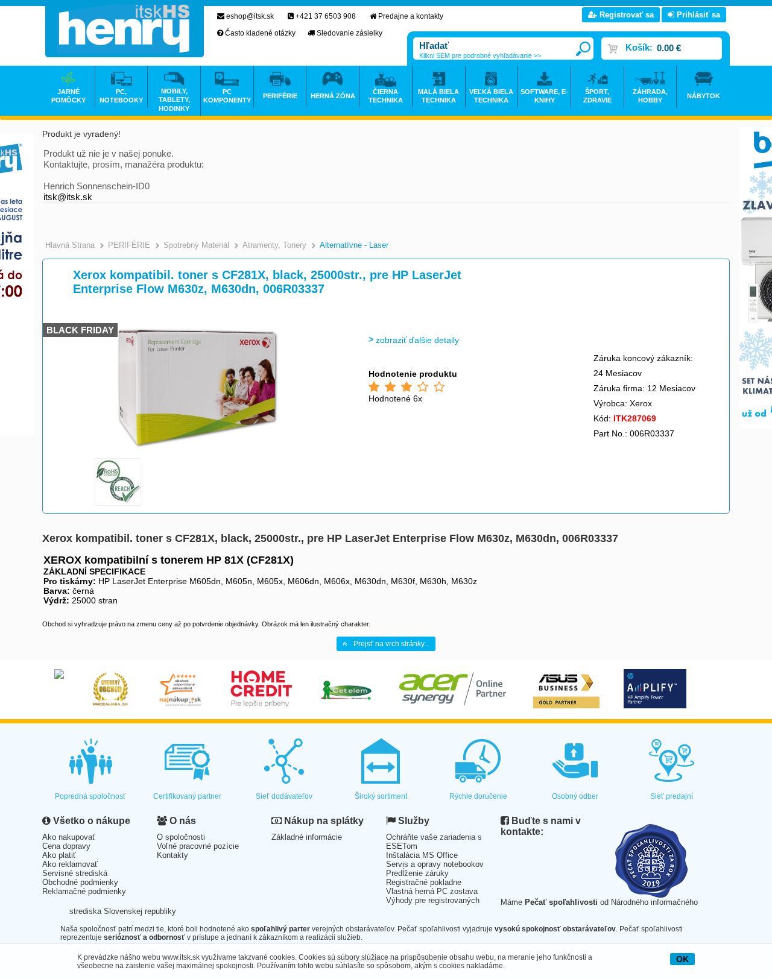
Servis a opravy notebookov (435, 864)
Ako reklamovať (70, 864)
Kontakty (172, 855)
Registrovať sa (625, 14)
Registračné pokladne (423, 882)
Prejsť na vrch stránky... (391, 644)
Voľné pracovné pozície (198, 846)
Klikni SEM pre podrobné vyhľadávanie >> (480, 55)
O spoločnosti (181, 837)
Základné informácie (306, 837)
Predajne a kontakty (410, 16)
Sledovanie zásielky (349, 33)
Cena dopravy (66, 846)
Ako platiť (59, 855)
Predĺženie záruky (417, 873)
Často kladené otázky (260, 33)
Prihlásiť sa (697, 14)
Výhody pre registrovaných (432, 900)
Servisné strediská (74, 873)
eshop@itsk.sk (250, 16)
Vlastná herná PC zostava (432, 891)
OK (682, 959)
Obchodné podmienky (80, 882)
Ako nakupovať (68, 837)
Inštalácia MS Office (422, 855)
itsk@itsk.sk (67, 197)
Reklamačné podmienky (84, 891)
